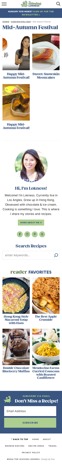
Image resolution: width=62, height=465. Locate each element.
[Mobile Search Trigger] (57, 5)
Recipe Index (36, 446)
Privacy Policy (31, 453)
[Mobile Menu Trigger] (4, 5)
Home (5, 22)
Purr (53, 459)
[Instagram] (27, 234)
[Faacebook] (20, 234)
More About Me (30, 223)
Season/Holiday (21, 22)
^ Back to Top (19, 439)
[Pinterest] (35, 234)
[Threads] (42, 234)
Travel (52, 446)
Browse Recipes (14, 446)
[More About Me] (31, 165)
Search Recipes (31, 246)
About (47, 439)
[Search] (56, 255)
